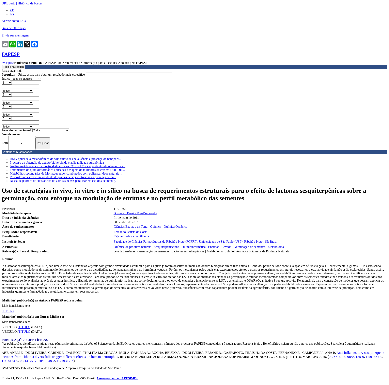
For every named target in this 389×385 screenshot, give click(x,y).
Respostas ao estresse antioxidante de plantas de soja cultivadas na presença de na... (63, 177)
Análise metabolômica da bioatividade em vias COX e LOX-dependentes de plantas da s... (67, 166)
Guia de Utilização (14, 28)
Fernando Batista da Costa (130, 232)
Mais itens (8, 305)
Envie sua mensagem (15, 35)
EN (12, 14)
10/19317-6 (65, 361)
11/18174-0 (10, 361)
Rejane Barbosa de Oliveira (131, 236)
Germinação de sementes (249, 247)
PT (12, 10)
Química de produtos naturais (132, 247)
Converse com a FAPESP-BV (117, 378)
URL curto (8, 3)
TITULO (8, 311)
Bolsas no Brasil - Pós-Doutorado (135, 213)
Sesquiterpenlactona (166, 247)
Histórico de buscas (30, 3)
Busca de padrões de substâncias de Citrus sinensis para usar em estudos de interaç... (63, 180)
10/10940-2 (46, 361)
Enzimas (213, 247)
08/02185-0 (355, 357)
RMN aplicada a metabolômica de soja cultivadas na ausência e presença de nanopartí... (66, 159)
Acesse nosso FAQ (14, 21)
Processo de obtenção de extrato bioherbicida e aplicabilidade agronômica (57, 162)
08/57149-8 (337, 357)
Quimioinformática (194, 247)
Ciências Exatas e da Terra (130, 226)
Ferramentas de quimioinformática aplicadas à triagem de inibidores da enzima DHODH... (67, 170)
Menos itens (22, 305)
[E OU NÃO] (7, 82)
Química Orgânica (175, 226)
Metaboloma (276, 247)
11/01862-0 (374, 357)
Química (155, 226)
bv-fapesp (8, 62)
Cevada (226, 247)
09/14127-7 (28, 361)
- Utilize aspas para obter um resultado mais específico (44, 74)
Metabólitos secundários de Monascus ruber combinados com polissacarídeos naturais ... (66, 173)
